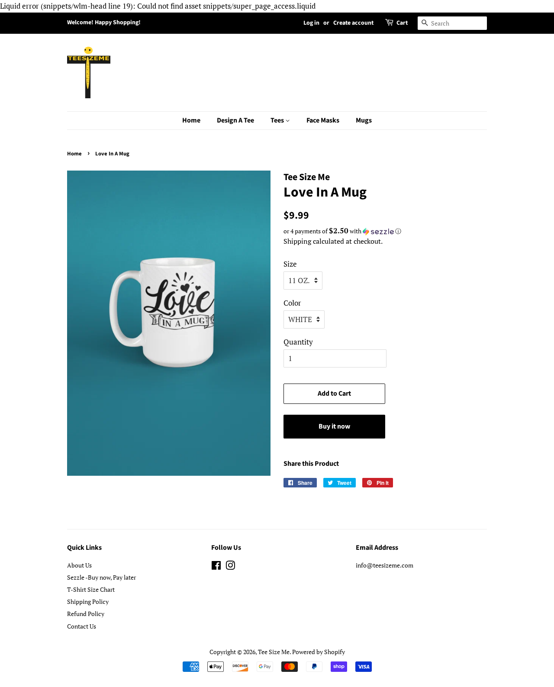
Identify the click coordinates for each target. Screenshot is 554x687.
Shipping (297, 241)
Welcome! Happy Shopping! (104, 22)
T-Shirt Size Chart (91, 589)
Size (290, 264)
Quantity (298, 342)
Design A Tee (235, 120)
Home (191, 120)
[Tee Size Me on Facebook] (216, 567)
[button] (385, 231)
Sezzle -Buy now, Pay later (101, 577)
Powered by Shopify (318, 652)
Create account (353, 23)
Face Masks (322, 120)
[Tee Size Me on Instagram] (230, 567)
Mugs (364, 120)
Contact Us (81, 626)
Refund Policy (85, 614)
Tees (278, 120)
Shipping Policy (88, 601)
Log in (311, 23)
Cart (402, 23)
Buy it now (334, 426)
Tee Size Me (274, 652)
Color (292, 303)
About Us (79, 565)
